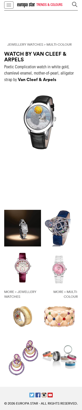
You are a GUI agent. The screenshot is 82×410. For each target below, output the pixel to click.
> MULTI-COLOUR (58, 44)
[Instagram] (44, 394)
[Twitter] (31, 394)
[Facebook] (38, 394)
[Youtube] (50, 394)
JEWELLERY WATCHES (25, 44)
